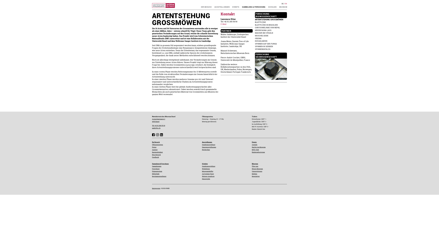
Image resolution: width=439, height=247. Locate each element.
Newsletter (256, 176)
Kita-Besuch (156, 155)
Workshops (206, 169)
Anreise (155, 150)
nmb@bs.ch (156, 128)
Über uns (255, 166)
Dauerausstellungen (209, 147)
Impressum (156, 188)
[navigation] (206, 6)
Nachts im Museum (259, 147)
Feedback (155, 157)
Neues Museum (257, 169)
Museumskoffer (207, 171)
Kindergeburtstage (258, 152)
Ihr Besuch (156, 142)
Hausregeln (206, 179)
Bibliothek (155, 174)
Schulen (205, 164)
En (286, 4)
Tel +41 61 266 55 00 (158, 126)
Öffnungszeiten (157, 145)
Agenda (254, 145)
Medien (254, 174)
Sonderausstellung (208, 145)
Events (254, 142)
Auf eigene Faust (208, 174)
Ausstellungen (207, 142)
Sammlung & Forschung (160, 164)
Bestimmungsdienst (159, 176)
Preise (154, 147)
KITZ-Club (255, 150)
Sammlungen (156, 166)
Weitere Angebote (208, 176)
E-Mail (223, 24)
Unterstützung (257, 171)
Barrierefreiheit (157, 152)
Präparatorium (157, 171)
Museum (255, 164)
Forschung (155, 169)
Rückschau (206, 150)
